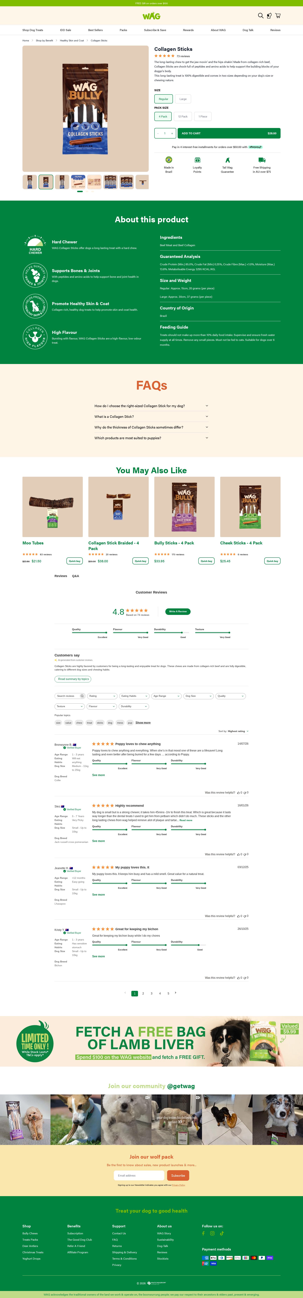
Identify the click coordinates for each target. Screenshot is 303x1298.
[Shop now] (151, 1041)
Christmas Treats (32, 1252)
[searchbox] (67, 696)
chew (79, 722)
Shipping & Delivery (124, 1252)
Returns (117, 1246)
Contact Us (119, 1233)
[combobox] (102, 696)
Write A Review (178, 611)
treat (89, 722)
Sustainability (165, 1240)
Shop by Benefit (44, 40)
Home (25, 40)
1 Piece (203, 116)
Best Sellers (95, 30)
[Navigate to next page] (176, 992)
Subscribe (178, 1175)
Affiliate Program (77, 1252)
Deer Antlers (30, 1246)
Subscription (75, 1233)
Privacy (116, 1265)
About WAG (218, 30)
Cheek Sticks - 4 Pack (241, 543)
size (58, 722)
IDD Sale (65, 30)
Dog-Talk (162, 1246)
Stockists (163, 1258)
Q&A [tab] (75, 576)
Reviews (275, 30)
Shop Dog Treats (32, 30)
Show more (143, 722)
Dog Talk (248, 30)
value (68, 722)
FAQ (115, 1240)
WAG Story (164, 1233)
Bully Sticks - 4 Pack (174, 543)
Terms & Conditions (124, 1258)
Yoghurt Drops (31, 1258)
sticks (100, 722)
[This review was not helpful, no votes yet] (245, 792)
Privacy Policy (178, 1184)
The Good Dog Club (79, 1240)
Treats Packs (30, 1240)
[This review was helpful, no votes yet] (238, 792)
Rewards (188, 30)
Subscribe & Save (155, 30)
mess (120, 722)
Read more (186, 820)
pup (130, 722)
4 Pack (163, 116)
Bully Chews (30, 1233)
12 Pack (182, 116)
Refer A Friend (76, 1246)
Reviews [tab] (61, 576)
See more (98, 775)
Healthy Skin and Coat (72, 40)
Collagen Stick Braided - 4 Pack (113, 545)
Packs (123, 30)
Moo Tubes (32, 543)
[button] (25, 1119)
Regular (163, 99)
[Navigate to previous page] (126, 992)
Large (183, 99)
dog (110, 722)
